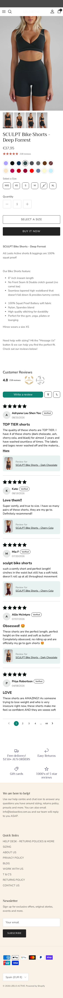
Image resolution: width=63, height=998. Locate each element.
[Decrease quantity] (7, 204)
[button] (8, 463)
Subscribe (14, 933)
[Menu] (4, 11)
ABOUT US (9, 852)
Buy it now (32, 231)
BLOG (6, 863)
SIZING (7, 847)
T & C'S (7, 874)
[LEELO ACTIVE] (31, 11)
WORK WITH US (13, 869)
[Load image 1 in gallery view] (31, 63)
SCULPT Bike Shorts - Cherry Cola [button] (34, 528)
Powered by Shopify (35, 986)
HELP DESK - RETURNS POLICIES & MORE (28, 841)
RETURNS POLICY (14, 880)
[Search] (11, 11)
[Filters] (48, 394)
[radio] (6, 163)
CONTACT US (11, 885)
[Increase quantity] (27, 204)
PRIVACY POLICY (13, 858)
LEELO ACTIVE (17, 986)
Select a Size (9, 178)
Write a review (23, 395)
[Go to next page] (53, 723)
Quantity (8, 196)
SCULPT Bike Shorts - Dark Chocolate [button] (36, 465)
